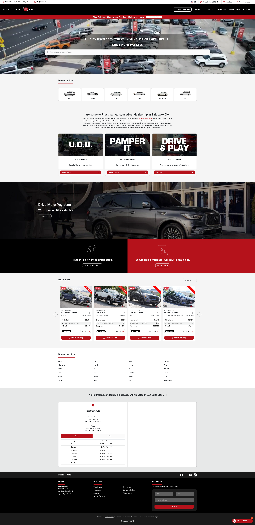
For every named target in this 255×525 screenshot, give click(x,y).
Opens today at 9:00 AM (211, 2)
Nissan (131, 377)
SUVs (69, 98)
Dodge (131, 365)
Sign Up (174, 506)
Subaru (60, 380)
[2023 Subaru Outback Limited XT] (76, 297)
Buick (130, 361)
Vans (185, 98)
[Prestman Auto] (20, 9)
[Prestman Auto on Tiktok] (194, 475)
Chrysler (96, 365)
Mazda (96, 377)
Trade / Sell (222, 9)
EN (195, 2)
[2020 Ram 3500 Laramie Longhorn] (110, 297)
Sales (76, 436)
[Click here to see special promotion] (127, 17)
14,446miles (189, 315)
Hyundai (131, 369)
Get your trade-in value (91, 265)
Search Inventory (183, 9)
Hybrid (116, 98)
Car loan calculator (129, 490)
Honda (96, 369)
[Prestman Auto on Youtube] (185, 475)
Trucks (92, 98)
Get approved (161, 265)
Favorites (229, 2)
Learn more (43, 216)
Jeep (60, 373)
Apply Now (159, 172)
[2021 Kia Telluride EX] (144, 297)
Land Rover (132, 373)
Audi (95, 361)
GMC (60, 369)
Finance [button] (210, 9)
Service (109, 436)
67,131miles (121, 315)
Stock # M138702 (66, 310)
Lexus (166, 373)
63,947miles (155, 315)
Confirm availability (77, 338)
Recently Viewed (244, 2)
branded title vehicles (146, 118)
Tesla (95, 380)
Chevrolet (61, 365)
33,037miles (86, 315)
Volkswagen (168, 380)
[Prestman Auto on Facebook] (180, 475)
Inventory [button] (198, 9)
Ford (165, 365)
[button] (17, 2)
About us (97, 493)
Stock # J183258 (135, 310)
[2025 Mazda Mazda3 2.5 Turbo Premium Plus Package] (179, 297)
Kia (95, 373)
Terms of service (99, 496)
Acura (60, 361)
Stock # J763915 (169, 310)
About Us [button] (246, 9)
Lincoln (60, 377)
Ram (165, 377)
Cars (139, 98)
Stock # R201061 (100, 310)
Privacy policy (127, 493)
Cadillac (166, 361)
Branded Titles (234, 9)
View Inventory (66, 172)
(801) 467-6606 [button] (41, 2)
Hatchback (162, 98)
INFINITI (166, 369)
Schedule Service (114, 172)
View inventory (98, 487)
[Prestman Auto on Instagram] (189, 475)
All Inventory (188, 280)
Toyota (131, 380)
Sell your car (127, 487)
